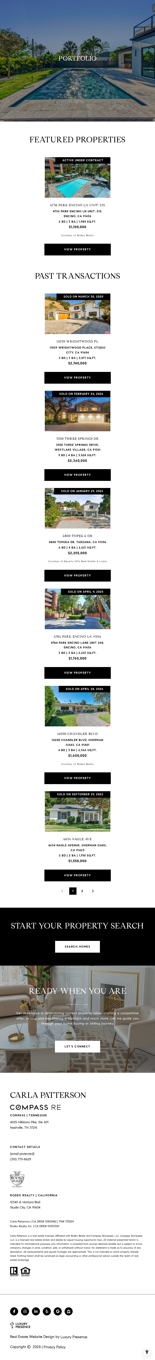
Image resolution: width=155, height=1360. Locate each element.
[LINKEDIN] (36, 1311)
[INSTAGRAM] (25, 1311)
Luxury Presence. (74, 1337)
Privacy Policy (55, 1347)
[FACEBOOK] (14, 1311)
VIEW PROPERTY (77, 249)
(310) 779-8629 (20, 1159)
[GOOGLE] (58, 1311)
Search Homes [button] (77, 946)
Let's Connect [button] (77, 1046)
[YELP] (47, 1311)
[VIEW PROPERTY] (77, 246)
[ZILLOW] (69, 1311)
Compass (125, 1235)
